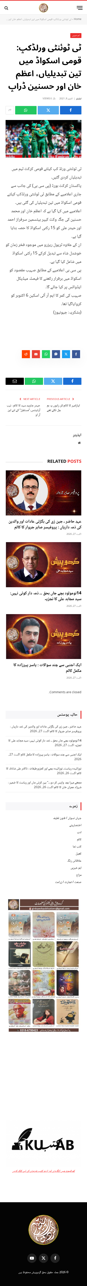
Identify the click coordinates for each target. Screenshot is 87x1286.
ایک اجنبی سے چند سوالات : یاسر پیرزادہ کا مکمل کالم (47, 668)
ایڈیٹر (78, 99)
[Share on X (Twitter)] (48, 110)
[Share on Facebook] (70, 110)
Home (77, 19)
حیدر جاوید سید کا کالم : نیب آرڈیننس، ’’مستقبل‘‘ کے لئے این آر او (23, 410)
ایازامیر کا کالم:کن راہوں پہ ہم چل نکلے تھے (63, 408)
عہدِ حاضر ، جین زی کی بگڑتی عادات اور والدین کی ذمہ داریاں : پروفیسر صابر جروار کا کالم (44, 524)
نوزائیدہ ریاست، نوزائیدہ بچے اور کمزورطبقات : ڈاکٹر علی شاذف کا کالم (43, 771)
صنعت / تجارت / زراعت (68, 882)
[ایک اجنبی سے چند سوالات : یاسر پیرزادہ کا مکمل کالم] (43, 636)
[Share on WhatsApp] (26, 110)
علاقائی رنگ (74, 861)
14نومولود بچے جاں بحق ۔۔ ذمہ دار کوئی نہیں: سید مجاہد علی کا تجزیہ (45, 596)
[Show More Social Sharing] (10, 110)
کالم (79, 839)
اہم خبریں (76, 35)
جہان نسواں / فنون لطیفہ (67, 818)
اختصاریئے (75, 825)
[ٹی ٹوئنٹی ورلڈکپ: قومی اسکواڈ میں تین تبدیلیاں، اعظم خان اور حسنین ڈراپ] (43, 139)
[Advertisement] (43, 1077)
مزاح (78, 875)
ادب (79, 832)
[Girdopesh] (43, 8)
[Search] (6, 8)
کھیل (78, 854)
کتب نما (77, 846)
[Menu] (80, 8)
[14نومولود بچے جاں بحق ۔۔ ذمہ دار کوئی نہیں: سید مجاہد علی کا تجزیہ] (43, 564)
